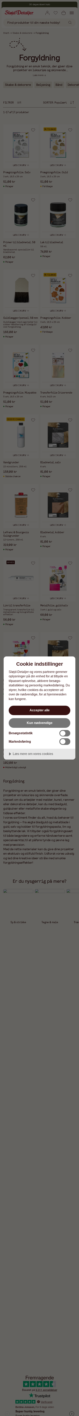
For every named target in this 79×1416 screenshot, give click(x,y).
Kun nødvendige (39, 723)
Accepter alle (40, 710)
